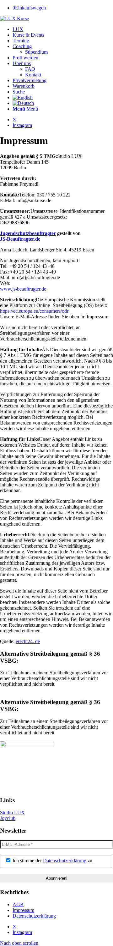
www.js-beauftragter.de (23, 289)
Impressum (23, 910)
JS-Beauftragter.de (20, 239)
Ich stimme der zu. (52, 860)
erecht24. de (28, 641)
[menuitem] (63, 29)
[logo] (14, 18)
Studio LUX (12, 812)
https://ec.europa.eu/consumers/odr (34, 311)
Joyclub (7, 818)
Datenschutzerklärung (64, 860)
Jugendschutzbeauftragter (28, 233)
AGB (18, 904)
